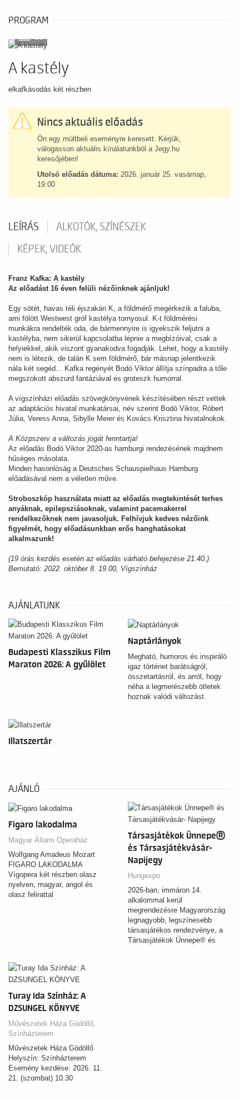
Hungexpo (144, 875)
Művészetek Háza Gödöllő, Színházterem (52, 1028)
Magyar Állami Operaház (48, 840)
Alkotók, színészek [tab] (101, 227)
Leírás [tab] (23, 227)
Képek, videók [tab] (49, 249)
